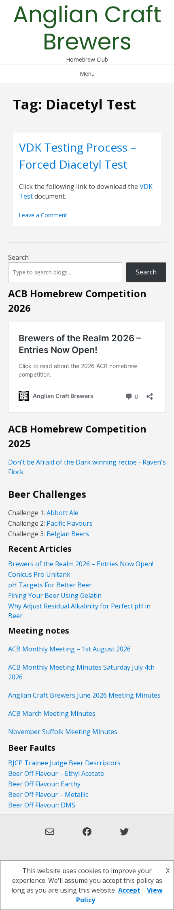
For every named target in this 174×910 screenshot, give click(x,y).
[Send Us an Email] (50, 836)
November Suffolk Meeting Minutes (62, 731)
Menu (87, 73)
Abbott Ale (63, 512)
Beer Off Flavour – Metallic (48, 794)
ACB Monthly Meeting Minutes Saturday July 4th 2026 (81, 672)
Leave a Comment (43, 215)
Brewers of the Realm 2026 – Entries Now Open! (80, 563)
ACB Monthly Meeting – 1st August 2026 (69, 648)
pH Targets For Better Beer (50, 584)
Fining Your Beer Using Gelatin (55, 595)
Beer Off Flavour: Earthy (44, 783)
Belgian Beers (68, 533)
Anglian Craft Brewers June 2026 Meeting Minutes (84, 695)
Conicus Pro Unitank (39, 574)
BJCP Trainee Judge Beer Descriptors (64, 762)
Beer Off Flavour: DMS (41, 805)
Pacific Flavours (69, 523)
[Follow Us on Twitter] (124, 836)
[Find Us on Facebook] (87, 836)
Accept (129, 890)
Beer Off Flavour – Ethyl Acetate (56, 773)
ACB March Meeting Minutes (51, 713)
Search (18, 257)
